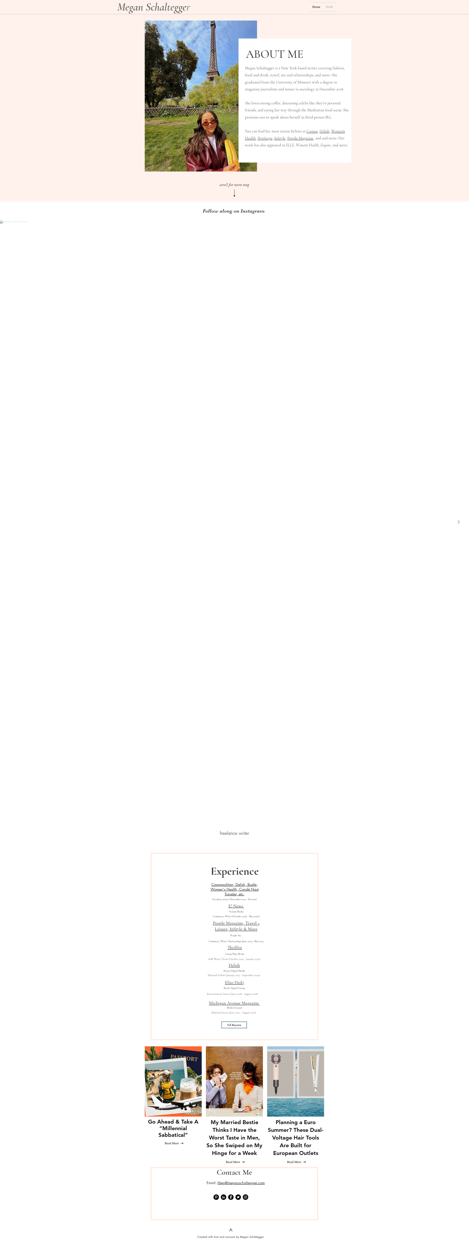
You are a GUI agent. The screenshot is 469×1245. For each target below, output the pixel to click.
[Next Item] (458, 522)
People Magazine (300, 138)
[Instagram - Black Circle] (245, 1197)
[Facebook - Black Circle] (231, 1197)
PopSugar (265, 138)
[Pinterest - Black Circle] (216, 1197)
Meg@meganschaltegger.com (241, 1182)
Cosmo (312, 131)
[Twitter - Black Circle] (238, 1197)
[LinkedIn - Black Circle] (223, 1197)
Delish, (325, 131)
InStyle (279, 138)
